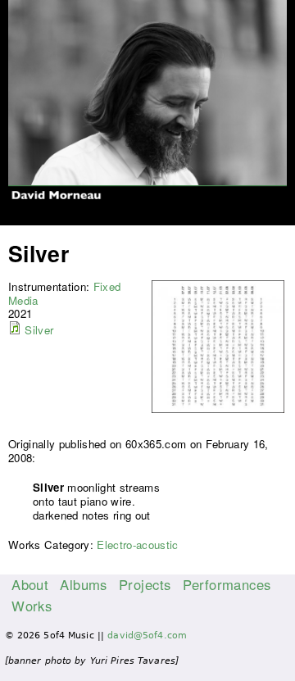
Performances (227, 584)
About (29, 584)
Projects (144, 584)
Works (31, 605)
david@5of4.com (147, 635)
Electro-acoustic (137, 544)
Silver (39, 330)
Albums (83, 584)
